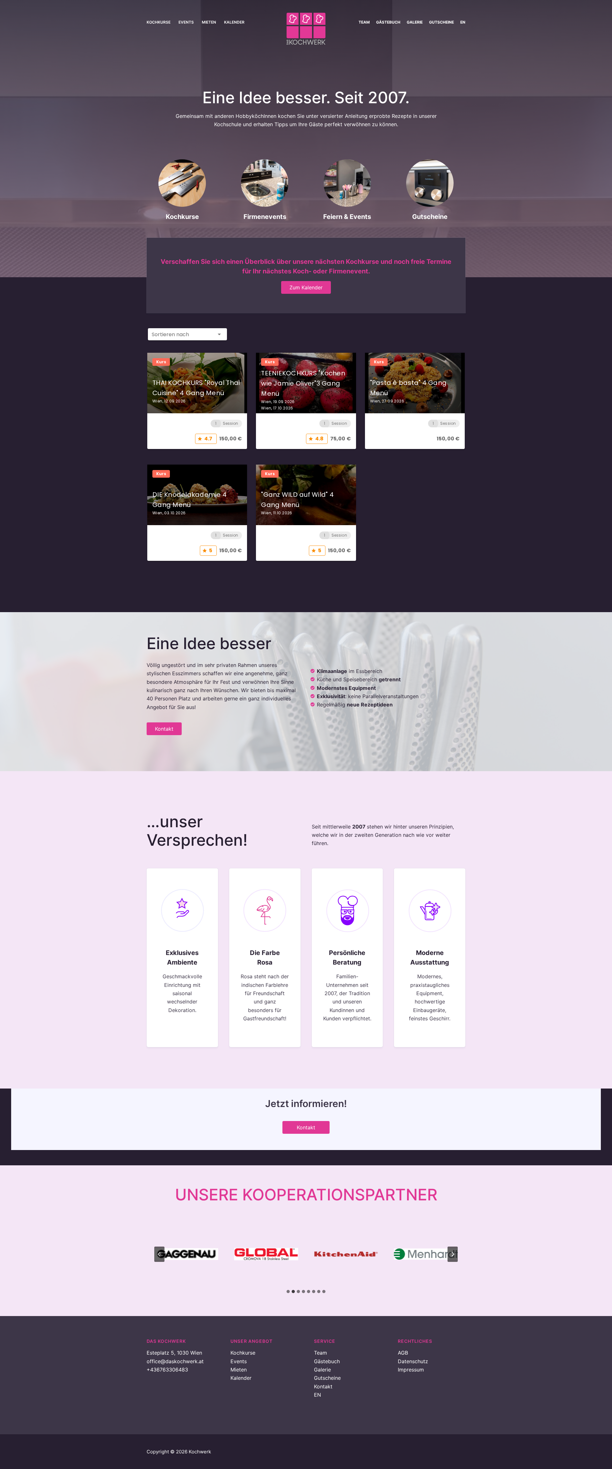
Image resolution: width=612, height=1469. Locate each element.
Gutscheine (441, 22)
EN (462, 22)
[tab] (288, 1291)
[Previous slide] (159, 1254)
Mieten (209, 22)
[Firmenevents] (265, 193)
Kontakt (323, 1386)
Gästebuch (388, 22)
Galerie (415, 22)
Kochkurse (159, 22)
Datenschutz (413, 1361)
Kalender (234, 22)
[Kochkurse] (182, 193)
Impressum (411, 1369)
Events (186, 22)
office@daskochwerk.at (175, 1361)
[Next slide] (453, 1254)
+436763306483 (167, 1369)
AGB (403, 1353)
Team (364, 22)
